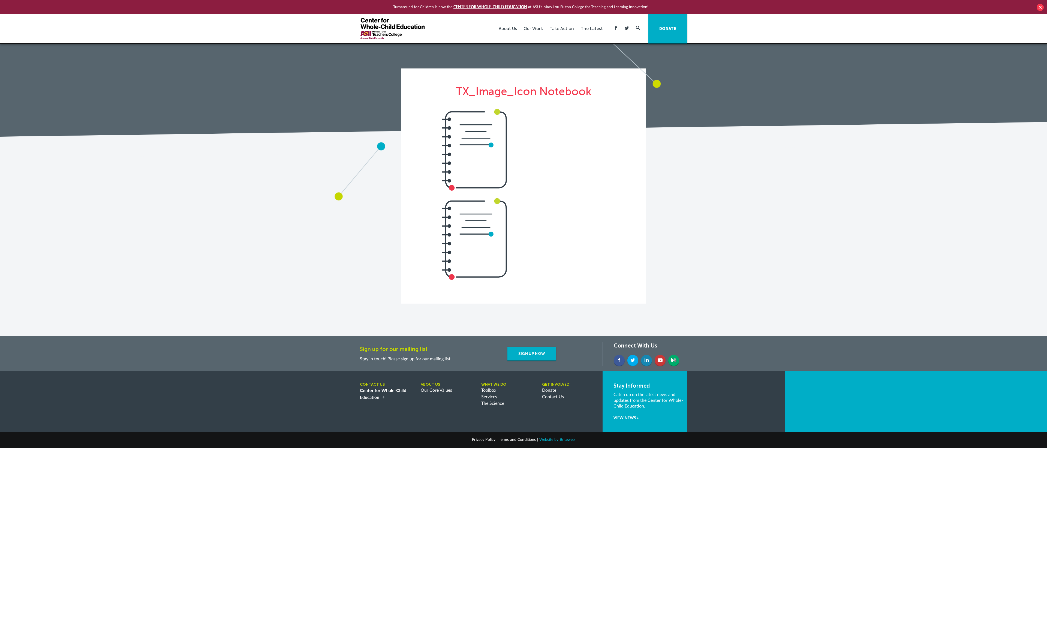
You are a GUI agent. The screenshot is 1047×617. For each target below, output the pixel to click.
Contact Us (553, 397)
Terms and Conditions (517, 440)
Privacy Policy (483, 440)
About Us (508, 28)
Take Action (561, 28)
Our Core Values (436, 390)
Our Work (533, 28)
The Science (492, 403)
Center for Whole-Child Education (490, 6)
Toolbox (488, 390)
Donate (549, 390)
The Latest (591, 28)
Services (489, 397)
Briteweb (567, 440)
